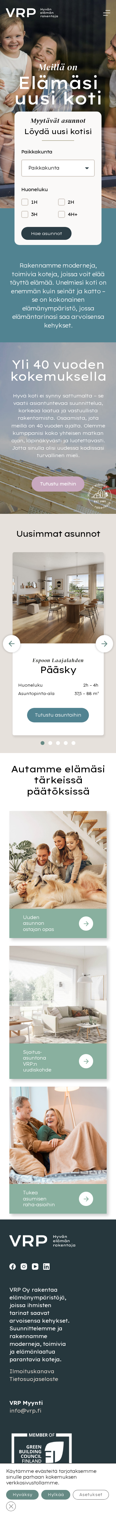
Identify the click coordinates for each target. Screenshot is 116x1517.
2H (71, 202)
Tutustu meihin (58, 484)
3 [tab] (58, 743)
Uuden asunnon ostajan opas (38, 923)
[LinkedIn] (46, 1266)
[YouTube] (35, 1266)
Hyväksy (22, 1494)
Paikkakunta (43, 168)
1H (34, 202)
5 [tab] (73, 743)
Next (104, 643)
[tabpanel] (58, 644)
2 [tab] (50, 743)
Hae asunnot (46, 233)
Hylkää (56, 1494)
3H (34, 214)
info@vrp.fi (25, 1410)
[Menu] (106, 12)
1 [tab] (42, 743)
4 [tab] (66, 743)
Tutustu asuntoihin (58, 715)
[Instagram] (24, 1266)
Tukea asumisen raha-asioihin (39, 1199)
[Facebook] (12, 1266)
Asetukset (90, 1494)
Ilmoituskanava (31, 1371)
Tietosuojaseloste (33, 1379)
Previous (11, 643)
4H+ (72, 214)
